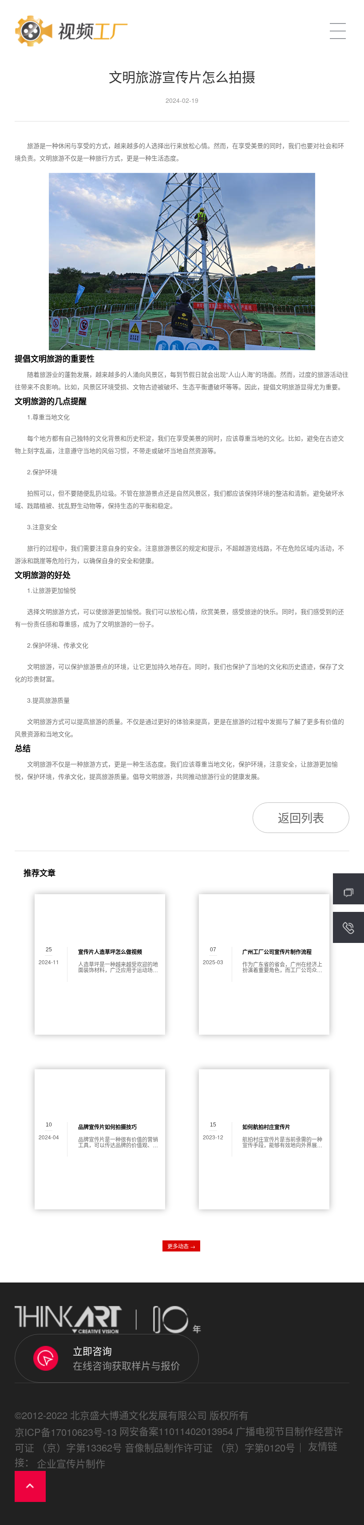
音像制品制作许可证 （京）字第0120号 (210, 1447)
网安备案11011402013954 (176, 1431)
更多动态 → (181, 1246)
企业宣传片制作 (71, 1463)
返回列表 (301, 817)
